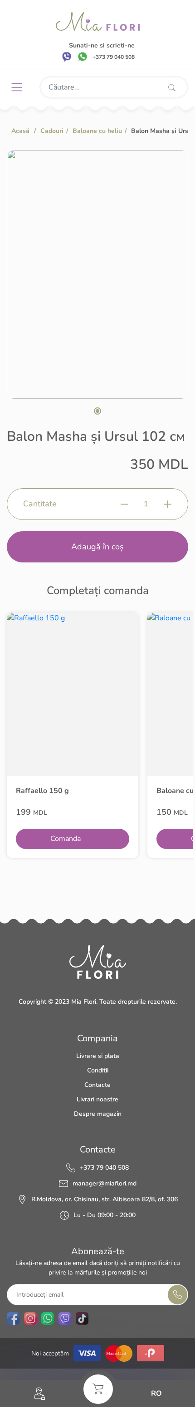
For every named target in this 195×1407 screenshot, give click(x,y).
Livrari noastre (97, 1099)
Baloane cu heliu (97, 131)
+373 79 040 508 (104, 1167)
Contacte (97, 1085)
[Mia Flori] (98, 21)
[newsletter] (177, 1294)
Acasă (20, 131)
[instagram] (30, 1318)
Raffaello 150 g (42, 791)
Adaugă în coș (97, 546)
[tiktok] (82, 1318)
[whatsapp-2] (47, 1318)
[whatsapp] (82, 56)
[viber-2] (64, 1318)
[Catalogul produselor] (20, 87)
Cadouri (51, 131)
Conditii (97, 1070)
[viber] (67, 56)
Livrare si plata (97, 1056)
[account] (40, 1393)
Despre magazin (98, 1114)
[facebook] (13, 1318)
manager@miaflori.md (104, 1183)
